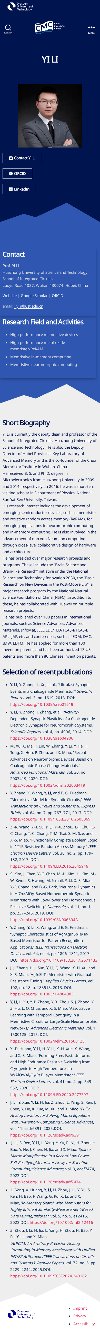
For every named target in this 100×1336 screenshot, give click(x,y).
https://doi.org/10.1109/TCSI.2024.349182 (48, 1275)
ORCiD (57, 295)
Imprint (80, 1308)
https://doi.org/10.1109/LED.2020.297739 (48, 1094)
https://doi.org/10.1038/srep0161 (40, 704)
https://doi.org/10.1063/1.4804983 (42, 993)
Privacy (79, 1315)
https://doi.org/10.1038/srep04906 (41, 738)
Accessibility (84, 1323)
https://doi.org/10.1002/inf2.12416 (61, 1222)
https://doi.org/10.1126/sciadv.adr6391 (45, 1135)
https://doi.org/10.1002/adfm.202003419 (47, 785)
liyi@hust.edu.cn (28, 306)
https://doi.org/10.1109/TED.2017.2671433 (58, 960)
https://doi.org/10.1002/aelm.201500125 (47, 1041)
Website (10, 295)
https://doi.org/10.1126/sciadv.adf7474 (45, 1181)
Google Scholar (34, 295)
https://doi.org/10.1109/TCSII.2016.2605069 (50, 819)
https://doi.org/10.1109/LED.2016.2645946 (49, 866)
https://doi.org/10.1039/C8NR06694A (44, 919)
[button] (19, 189)
